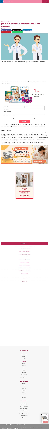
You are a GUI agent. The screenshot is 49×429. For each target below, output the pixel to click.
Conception (24, 363)
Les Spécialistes (24, 354)
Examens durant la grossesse (24, 265)
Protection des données (24, 427)
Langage (23, 392)
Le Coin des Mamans (23, 377)
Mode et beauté (24, 276)
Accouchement (7, 111)
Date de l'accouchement (24, 406)
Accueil (2, 22)
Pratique (23, 358)
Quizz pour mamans (23, 408)
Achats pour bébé (24, 257)
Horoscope (24, 419)
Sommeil (23, 390)
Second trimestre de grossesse (24, 251)
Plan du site (35, 427)
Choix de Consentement (21, 424)
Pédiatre (23, 383)
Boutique (23, 356)
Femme (24, 370)
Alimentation (24, 387)
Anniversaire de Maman (9, 116)
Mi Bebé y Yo (40, 427)
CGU (30, 427)
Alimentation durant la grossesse (24, 259)
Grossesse (24, 365)
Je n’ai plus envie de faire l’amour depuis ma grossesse (20, 25)
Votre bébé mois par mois (23, 413)
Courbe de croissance (24, 415)
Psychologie (24, 388)
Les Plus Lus (24, 244)
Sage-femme (24, 397)
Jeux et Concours (24, 403)
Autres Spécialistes (24, 394)
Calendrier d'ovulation (24, 405)
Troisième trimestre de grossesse (24, 254)
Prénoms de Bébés (24, 352)
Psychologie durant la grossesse (24, 270)
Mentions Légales (16, 427)
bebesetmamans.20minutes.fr (5, 424)
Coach (24, 395)
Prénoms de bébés (24, 410)
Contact (11, 427)
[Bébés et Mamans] (9, 1)
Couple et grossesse (24, 273)
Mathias (3, 28)
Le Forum (24, 376)
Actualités (24, 372)
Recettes (23, 417)
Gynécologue (7, 22)
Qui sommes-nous (5, 427)
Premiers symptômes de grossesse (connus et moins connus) (24, 246)
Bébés (24, 367)
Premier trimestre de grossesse (24, 248)
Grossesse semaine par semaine (23, 412)
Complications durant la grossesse (24, 268)
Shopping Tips (24, 281)
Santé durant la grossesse (24, 262)
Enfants (24, 369)
